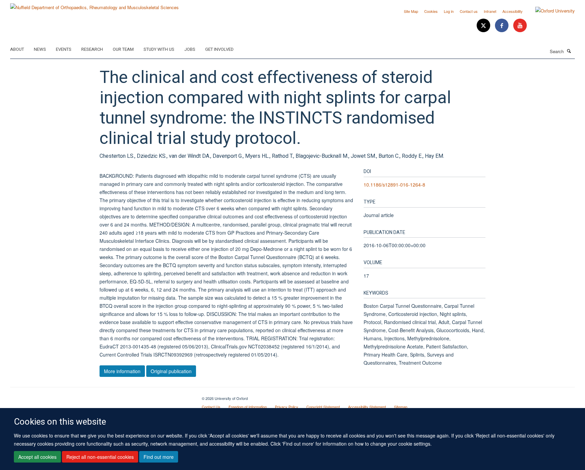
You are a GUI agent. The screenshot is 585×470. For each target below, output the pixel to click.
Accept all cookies (37, 456)
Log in (449, 11)
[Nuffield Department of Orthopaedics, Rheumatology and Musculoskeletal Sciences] (94, 5)
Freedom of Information (248, 406)
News (40, 49)
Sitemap (400, 406)
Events (63, 49)
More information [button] (122, 371)
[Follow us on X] (484, 25)
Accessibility (512, 11)
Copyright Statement (323, 406)
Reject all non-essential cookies (100, 456)
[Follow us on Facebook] (502, 25)
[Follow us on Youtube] (520, 25)
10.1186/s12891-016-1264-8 (394, 184)
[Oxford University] (550, 11)
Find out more (159, 456)
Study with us (159, 49)
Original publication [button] (171, 371)
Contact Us (211, 406)
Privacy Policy (286, 406)
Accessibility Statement (367, 406)
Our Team (123, 49)
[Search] (569, 51)
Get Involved (219, 49)
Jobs (189, 49)
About (17, 49)
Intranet (490, 11)
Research (92, 49)
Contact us (469, 11)
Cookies (431, 11)
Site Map (411, 11)
